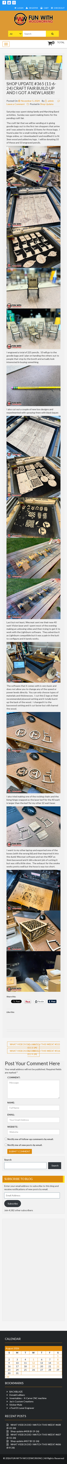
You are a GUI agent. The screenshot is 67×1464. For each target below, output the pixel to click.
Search (8, 1159)
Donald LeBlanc (17, 1394)
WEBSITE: (12, 1126)
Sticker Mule (15, 1404)
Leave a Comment (16, 104)
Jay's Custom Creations (21, 1401)
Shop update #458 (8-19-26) (25, 1431)
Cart (46, 8)
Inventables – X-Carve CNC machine (28, 1398)
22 (58, 1366)
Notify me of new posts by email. (24, 1145)
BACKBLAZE (16, 1391)
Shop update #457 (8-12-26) (25, 1441)
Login (20, 8)
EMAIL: (11, 1114)
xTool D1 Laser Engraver (21, 1408)
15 (58, 1362)
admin (50, 100)
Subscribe (13, 1203)
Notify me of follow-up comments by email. (30, 1139)
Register (33, 8)
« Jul (7, 1376)
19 (33, 1366)
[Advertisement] (17, 1269)
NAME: (11, 1102)
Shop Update (47, 104)
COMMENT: (13, 1077)
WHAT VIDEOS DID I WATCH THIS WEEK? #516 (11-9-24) (35, 1052)
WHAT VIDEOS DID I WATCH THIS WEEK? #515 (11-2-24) (35, 1046)
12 (33, 1362)
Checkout (59, 8)
